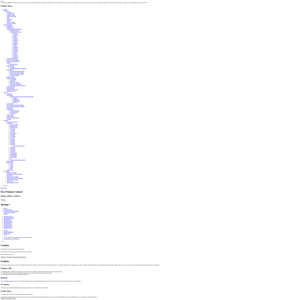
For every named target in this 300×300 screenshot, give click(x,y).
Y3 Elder (12, 141)
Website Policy (7, 233)
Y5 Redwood (13, 153)
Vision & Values (11, 15)
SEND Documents (14, 82)
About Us (6, 10)
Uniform (9, 119)
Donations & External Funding (14, 174)
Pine (11, 168)
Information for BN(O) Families (15, 178)
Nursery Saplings (14, 124)
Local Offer (13, 79)
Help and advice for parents (17, 74)
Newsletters (10, 108)
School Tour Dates (11, 16)
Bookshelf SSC (7, 219)
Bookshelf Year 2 (8, 222)
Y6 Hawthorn (13, 155)
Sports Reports (10, 88)
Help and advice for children (17, 72)
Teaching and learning (12, 89)
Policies (9, 63)
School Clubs (10, 115)
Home (5, 9)
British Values (10, 27)
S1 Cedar (12, 137)
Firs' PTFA (9, 175)
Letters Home (10, 103)
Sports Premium (11, 86)
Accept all (9, 257)
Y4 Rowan (12, 148)
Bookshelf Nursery (8, 216)
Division (15, 102)
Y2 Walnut (12, 136)
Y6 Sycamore (13, 157)
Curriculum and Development (14, 29)
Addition (15, 98)
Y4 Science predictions (19, 146)
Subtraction (16, 99)
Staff (8, 17)
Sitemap (6, 230)
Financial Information (12, 58)
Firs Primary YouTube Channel (17, 160)
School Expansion (11, 23)
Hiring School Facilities (13, 177)
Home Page (3, 188)
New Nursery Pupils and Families (15, 105)
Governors (12, 113)
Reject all (3, 257)
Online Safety (10, 109)
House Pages (10, 162)
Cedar (11, 165)
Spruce (11, 167)
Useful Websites (14, 112)
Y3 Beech (12, 140)
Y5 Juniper (12, 150)
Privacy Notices (11, 22)
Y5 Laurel (12, 151)
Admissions (10, 26)
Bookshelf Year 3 (8, 223)
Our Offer (12, 81)
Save (14, 298)
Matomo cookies (9, 281)
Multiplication (16, 101)
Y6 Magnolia (13, 154)
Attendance (9, 93)
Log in (5, 185)
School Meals (10, 116)
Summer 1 (15, 39)
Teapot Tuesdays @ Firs (13, 182)
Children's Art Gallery (12, 122)
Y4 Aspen (12, 144)
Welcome (9, 12)
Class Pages (10, 123)
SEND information (11, 78)
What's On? (10, 181)
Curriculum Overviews (15, 32)
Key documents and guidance (17, 71)
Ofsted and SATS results (13, 60)
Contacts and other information (17, 85)
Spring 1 (15, 36)
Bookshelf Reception (9, 218)
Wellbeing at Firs (11, 91)
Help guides (10, 95)
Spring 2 (15, 37)
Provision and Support (15, 84)
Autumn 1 (15, 33)
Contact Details (10, 13)
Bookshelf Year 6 (8, 228)
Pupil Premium (10, 65)
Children (6, 120)
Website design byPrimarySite (11, 238)
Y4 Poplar (12, 147)
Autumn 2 (15, 34)
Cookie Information (8, 232)
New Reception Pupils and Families (16, 106)
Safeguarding (10, 70)
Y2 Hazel (12, 134)
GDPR (8, 20)
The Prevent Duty (14, 75)
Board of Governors (12, 172)
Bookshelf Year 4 (8, 225)
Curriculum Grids (14, 30)
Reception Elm (13, 127)
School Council (11, 77)
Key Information (8, 24)
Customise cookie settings (19, 257)
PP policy (12, 67)
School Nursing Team (12, 179)
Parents (5, 92)
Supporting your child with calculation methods (21, 96)
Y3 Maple (12, 143)
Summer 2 (15, 40)
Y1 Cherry (12, 130)
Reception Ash (13, 126)
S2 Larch (12, 139)
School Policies (14, 64)
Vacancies (9, 19)
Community (7, 171)
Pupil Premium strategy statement (18, 68)
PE (10, 158)
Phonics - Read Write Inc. (13, 61)
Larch (11, 164)
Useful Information (14, 110)
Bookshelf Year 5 (8, 226)
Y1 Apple (12, 129)
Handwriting (10, 161)
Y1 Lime (12, 131)
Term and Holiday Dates (13, 117)
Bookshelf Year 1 (8, 220)
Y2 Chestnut (13, 133)
